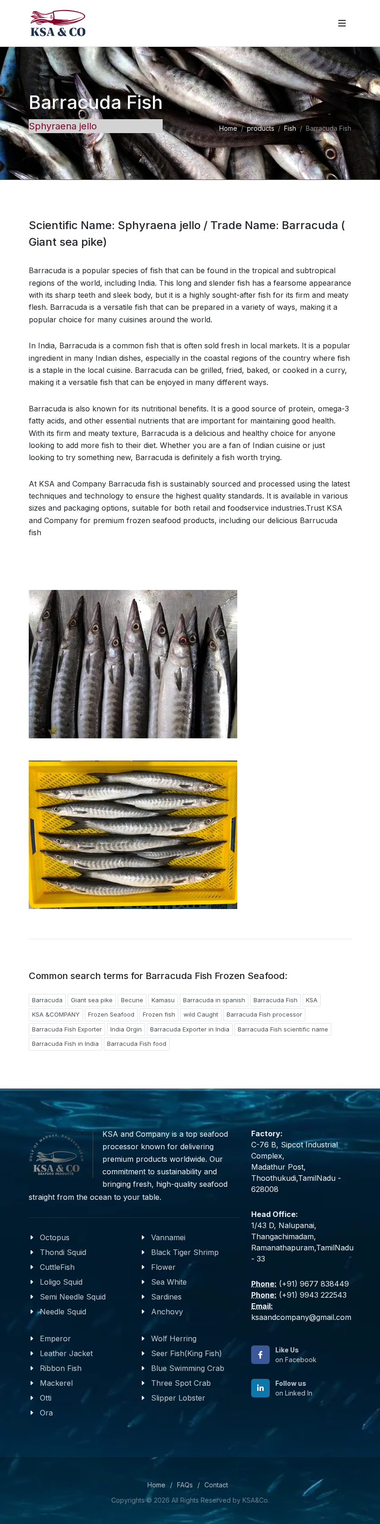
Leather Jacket (66, 1353)
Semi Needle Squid (73, 1296)
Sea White (169, 1282)
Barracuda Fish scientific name (283, 1029)
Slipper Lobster (178, 1397)
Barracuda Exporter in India (189, 1029)
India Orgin (126, 1029)
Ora (46, 1412)
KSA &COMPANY (56, 1014)
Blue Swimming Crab (187, 1368)
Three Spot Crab (181, 1383)
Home (228, 128)
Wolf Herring (173, 1338)
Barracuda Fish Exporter (67, 1029)
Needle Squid (63, 1311)
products (260, 128)
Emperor (55, 1338)
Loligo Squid (61, 1282)
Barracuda (47, 1000)
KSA (311, 1000)
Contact (216, 1485)
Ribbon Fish (61, 1368)
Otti (45, 1397)
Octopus (55, 1237)
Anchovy (167, 1311)
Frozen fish (159, 1014)
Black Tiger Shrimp (185, 1252)
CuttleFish (57, 1267)
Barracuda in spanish (214, 1000)
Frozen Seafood (111, 1014)
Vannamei (168, 1237)
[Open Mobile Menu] (342, 23)
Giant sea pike (92, 1000)
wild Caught (201, 1014)
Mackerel (56, 1383)
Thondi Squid (63, 1252)
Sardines (166, 1296)
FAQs (185, 1485)
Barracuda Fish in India (65, 1043)
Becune (132, 1000)
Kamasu (163, 1000)
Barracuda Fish (275, 1000)
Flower (163, 1267)
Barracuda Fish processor (264, 1014)
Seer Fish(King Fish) (186, 1353)
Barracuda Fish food (136, 1043)
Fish (290, 128)
